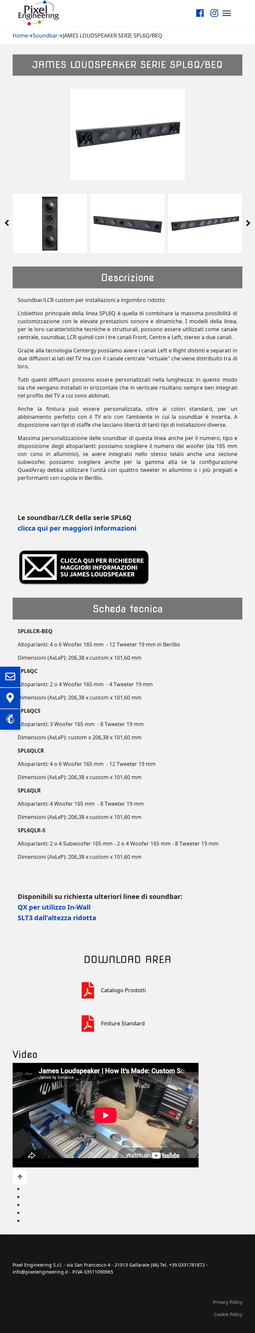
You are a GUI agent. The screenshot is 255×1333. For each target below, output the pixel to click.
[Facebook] (200, 13)
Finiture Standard (123, 1023)
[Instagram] (214, 13)
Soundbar (45, 35)
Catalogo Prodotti (123, 990)
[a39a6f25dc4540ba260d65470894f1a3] (91, 990)
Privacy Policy (227, 1302)
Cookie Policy (228, 1314)
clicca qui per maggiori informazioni (77, 528)
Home (20, 35)
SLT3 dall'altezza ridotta (57, 917)
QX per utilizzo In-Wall (54, 907)
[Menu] (226, 13)
